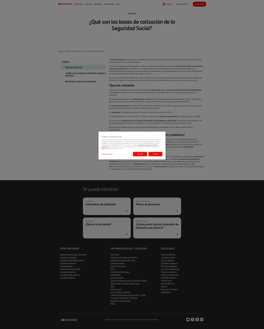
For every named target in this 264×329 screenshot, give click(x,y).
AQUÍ (103, 148)
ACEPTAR (155, 154)
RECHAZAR (140, 154)
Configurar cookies (107, 154)
